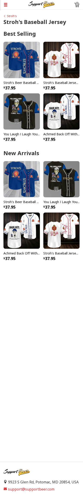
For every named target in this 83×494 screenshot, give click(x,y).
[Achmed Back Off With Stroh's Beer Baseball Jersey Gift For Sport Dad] (61, 111)
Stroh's (12, 16)
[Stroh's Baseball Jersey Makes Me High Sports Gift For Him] (61, 59)
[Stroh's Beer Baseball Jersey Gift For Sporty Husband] (21, 59)
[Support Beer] (41, 4)
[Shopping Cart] (77, 4)
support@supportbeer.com (31, 489)
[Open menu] (14, 4)
